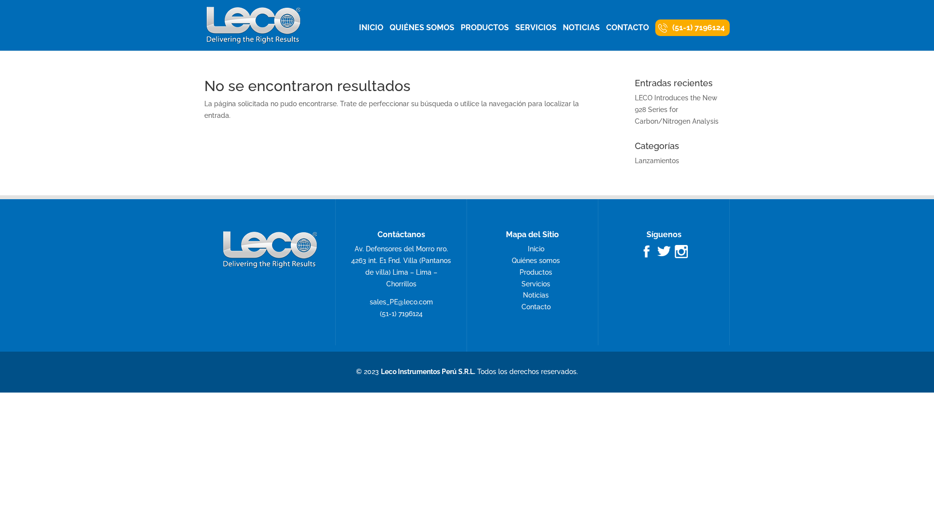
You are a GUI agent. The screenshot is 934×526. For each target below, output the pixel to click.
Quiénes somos (422, 28)
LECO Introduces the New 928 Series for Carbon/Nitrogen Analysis (676, 109)
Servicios (536, 28)
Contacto (627, 28)
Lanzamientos (657, 161)
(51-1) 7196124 (698, 27)
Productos (485, 28)
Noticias (581, 28)
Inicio (371, 28)
